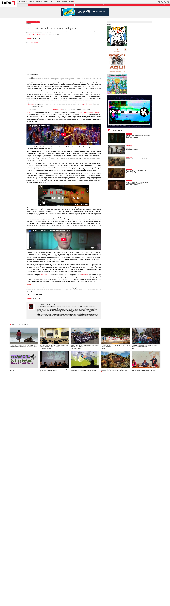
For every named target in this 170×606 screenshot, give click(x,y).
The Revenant (44, 274)
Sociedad (31, 1)
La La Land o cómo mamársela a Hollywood (88, 112)
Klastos (113, 97)
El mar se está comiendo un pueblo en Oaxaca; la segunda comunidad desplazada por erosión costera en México (96, 5)
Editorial (64, 1)
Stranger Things (87, 104)
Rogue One (31, 104)
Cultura (53, 1)
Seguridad (39, 1)
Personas (23, 1)
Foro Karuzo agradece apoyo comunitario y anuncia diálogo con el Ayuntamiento (46, 5)
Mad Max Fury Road (61, 103)
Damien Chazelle (57, 109)
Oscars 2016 (84, 274)
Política (46, 1)
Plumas (71, 1)
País (58, 1)
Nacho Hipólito (30, 112)
